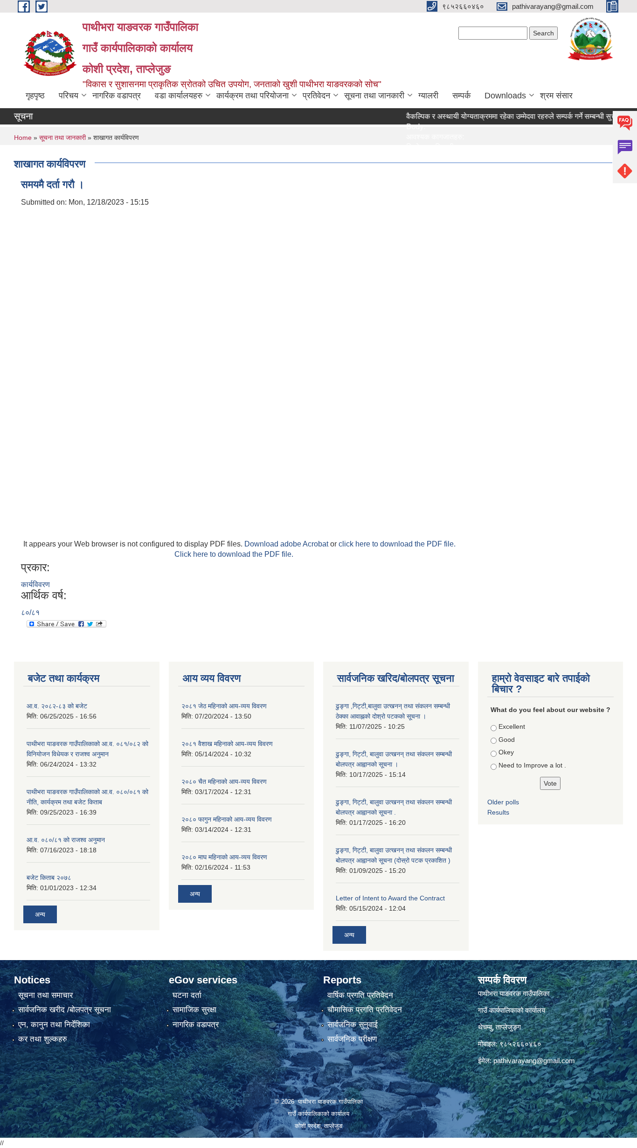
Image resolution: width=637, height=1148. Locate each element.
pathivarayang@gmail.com (534, 1061)
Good (507, 739)
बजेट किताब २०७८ (49, 877)
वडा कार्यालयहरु (178, 95)
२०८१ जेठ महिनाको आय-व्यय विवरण (224, 706)
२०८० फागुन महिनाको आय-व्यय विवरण (226, 819)
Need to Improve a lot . (532, 765)
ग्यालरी (428, 95)
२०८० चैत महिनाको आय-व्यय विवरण (224, 781)
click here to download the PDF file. (397, 544)
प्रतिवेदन (316, 95)
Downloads (505, 95)
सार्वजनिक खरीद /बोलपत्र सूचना (64, 1009)
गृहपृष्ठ (35, 95)
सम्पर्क (461, 95)
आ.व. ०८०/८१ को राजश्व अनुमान (66, 840)
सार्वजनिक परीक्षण (352, 1039)
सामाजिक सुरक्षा (194, 1009)
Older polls (503, 802)
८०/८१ (30, 612)
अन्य (40, 914)
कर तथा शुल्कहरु (42, 1039)
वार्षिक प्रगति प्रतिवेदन (360, 995)
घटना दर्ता (187, 995)
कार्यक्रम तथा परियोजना (252, 95)
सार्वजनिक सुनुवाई (352, 1024)
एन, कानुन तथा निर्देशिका (54, 1024)
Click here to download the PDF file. (233, 554)
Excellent (512, 726)
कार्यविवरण (35, 584)
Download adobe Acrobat (287, 544)
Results (498, 812)
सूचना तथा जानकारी (374, 95)
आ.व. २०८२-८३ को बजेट (57, 706)
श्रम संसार (556, 95)
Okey (506, 752)
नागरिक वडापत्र (116, 95)
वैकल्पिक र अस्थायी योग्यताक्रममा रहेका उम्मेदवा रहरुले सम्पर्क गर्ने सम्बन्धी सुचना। (499, 116)
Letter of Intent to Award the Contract (390, 898)
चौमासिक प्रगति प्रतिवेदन (364, 1009)
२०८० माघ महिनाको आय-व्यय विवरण (224, 857)
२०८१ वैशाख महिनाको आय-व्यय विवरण (227, 743)
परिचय (68, 95)
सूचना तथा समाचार (45, 995)
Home (23, 137)
